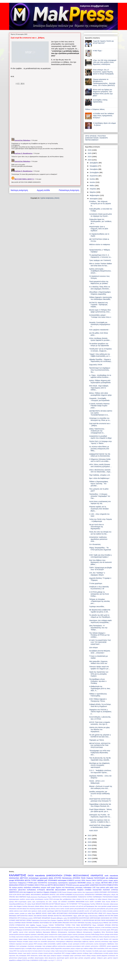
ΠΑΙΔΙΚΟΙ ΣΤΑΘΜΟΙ (84, 890)
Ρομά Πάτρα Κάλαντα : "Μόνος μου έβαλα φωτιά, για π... (100, 810)
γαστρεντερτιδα (13, 934)
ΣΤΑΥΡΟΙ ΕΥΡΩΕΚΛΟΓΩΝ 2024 (19, 925)
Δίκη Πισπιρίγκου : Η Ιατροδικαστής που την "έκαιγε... (98, 628)
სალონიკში (51, 960)
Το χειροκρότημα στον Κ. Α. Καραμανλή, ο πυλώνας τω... (100, 256)
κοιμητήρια (19, 944)
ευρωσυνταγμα (13, 939)
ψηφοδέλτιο (12, 960)
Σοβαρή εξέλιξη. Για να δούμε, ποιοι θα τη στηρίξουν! (100, 705)
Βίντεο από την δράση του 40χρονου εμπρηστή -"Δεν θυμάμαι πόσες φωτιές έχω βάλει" (103, 93)
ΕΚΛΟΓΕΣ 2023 (54, 894)
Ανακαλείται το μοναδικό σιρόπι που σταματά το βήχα (100, 437)
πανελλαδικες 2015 (102, 948)
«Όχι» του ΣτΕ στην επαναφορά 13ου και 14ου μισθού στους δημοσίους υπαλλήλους (104, 62)
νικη (24, 892)
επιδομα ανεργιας (79, 936)
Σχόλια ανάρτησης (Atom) (49, 198)
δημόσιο (58, 887)
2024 (90, 157)
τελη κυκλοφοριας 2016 (23, 955)
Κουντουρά (43, 920)
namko (62, 908)
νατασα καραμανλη (112, 946)
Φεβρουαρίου (95, 195)
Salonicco (63, 904)
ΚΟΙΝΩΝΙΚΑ (68, 894)
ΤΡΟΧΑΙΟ (69, 885)
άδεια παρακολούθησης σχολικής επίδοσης (60, 927)
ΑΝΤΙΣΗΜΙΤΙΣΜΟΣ (62, 913)
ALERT (92, 901)
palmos (102, 887)
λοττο (18, 946)
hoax (98, 887)
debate (37, 906)
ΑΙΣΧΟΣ (44, 913)
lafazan (24, 908)
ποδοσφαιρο (87, 887)
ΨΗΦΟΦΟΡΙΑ (43, 927)
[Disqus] (45, 112)
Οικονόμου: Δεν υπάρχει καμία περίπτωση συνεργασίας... (100, 621)
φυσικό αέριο (74, 958)
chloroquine (31, 906)
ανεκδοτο (22, 899)
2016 (90, 855)
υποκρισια (53, 892)
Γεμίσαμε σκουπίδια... (97, 606)
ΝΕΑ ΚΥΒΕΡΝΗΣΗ (21, 897)
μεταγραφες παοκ (40, 946)
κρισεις (29, 901)
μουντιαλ (78, 880)
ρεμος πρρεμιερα (108, 951)
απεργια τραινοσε (69, 929)
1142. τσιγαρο (53, 901)
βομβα (116, 932)
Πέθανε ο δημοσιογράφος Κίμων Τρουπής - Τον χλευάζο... (98, 483)
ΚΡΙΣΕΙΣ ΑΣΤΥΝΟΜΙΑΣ (26, 885)
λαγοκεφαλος (103, 944)
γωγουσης (88, 934)
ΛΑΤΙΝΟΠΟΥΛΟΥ (90, 894)
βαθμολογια (113, 878)
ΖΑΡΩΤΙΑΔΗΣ (37, 918)
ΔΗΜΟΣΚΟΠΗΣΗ (54, 875)
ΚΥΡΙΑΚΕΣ (12, 920)
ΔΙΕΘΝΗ (40, 880)
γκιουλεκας (81, 934)
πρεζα (57, 951)
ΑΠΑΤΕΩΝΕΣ (103, 892)
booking (24, 906)
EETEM (113, 901)
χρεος (105, 958)
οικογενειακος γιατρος (68, 948)
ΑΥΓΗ (104, 913)
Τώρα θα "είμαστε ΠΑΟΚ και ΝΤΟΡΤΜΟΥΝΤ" (103, 42)
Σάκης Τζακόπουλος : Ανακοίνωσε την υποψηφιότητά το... (97, 431)
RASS (44, 904)
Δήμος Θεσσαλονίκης (91, 915)
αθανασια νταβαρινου (88, 927)
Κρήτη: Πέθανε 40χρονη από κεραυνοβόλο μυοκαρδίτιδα (100, 381)
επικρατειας (106, 936)
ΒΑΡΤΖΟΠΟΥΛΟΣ (22, 915)
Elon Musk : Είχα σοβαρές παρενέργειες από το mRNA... (98, 388)
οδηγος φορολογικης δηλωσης (41, 948)
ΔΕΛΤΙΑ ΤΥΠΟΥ (31, 880)
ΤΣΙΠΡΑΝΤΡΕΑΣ (59, 925)
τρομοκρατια (73, 883)
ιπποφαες (25, 941)
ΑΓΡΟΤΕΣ (57, 878)
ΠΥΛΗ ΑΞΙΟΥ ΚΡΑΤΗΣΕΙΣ (77, 922)
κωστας (96, 944)
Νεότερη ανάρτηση (19, 190)
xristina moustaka (107, 911)
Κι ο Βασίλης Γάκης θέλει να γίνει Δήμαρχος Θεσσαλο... (99, 288)
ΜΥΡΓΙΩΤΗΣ (71, 890)
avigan (75, 892)
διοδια (93, 934)
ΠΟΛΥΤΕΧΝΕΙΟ (44, 922)
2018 (90, 849)
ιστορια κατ (36, 941)
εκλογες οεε (90, 883)
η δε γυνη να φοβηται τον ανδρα (91, 899)
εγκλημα (107, 934)
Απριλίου (93, 189)
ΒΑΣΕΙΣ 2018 (32, 915)
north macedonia (111, 876)
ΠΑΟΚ (83, 878)
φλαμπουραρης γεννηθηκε (26, 958)
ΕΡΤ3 (19, 918)
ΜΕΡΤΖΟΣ (24, 878)
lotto (42, 908)
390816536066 (80, 901)
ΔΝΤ (83, 915)
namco (58, 908)
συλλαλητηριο (34, 878)
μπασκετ (87, 946)
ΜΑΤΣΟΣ (66, 920)
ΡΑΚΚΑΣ (105, 922)
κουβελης (64, 944)
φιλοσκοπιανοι (13, 958)
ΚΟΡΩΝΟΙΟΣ (31, 890)
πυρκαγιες (89, 951)
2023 (90, 160)
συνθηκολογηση (98, 953)
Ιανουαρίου (94, 199)
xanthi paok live (97, 911)
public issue (114, 887)
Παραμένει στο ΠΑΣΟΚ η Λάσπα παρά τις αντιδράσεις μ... (100, 712)
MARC (87, 885)
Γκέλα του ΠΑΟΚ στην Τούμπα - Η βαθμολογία (100, 520)
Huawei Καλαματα (67, 892)
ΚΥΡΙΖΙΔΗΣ (41, 890)
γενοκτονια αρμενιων (24, 934)
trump (71, 911)
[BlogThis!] (18, 84)
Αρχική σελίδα (43, 190)
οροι (82, 948)
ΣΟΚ (110, 922)
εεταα (111, 934)
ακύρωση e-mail (99, 927)
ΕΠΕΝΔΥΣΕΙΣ (13, 918)
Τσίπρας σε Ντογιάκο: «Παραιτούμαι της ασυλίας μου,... (99, 601)
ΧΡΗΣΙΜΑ (108, 925)
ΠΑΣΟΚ (23, 922)
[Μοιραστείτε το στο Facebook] (22, 84)
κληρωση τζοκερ (107, 899)
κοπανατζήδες (52, 944)
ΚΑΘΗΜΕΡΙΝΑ (74, 918)
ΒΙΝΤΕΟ (39, 915)
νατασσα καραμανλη (15, 948)
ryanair (116, 908)
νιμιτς (33, 901)
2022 (90, 835)
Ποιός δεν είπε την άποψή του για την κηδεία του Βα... (100, 533)
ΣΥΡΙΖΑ (41, 885)
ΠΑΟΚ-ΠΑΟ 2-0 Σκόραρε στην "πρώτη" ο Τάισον (100, 442)
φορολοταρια (60, 958)
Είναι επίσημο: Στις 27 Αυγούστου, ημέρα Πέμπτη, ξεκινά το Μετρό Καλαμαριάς (103, 72)
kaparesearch (90, 892)
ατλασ (26, 932)
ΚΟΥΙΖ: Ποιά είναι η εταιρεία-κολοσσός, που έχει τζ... (99, 723)
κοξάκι (45, 944)
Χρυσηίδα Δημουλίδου (31, 927)
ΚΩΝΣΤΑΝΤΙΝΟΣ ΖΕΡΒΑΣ (23, 920)
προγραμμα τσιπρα (72, 951)
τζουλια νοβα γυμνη (44, 955)
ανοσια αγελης (30, 899)
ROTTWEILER (56, 904)
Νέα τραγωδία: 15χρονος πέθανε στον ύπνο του (98, 662)
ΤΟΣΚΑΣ (51, 925)
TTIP (79, 904)
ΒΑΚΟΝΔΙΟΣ (13, 915)
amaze (116, 904)
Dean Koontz (106, 901)
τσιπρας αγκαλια (96, 955)
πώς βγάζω (95, 951)
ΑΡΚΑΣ (100, 913)
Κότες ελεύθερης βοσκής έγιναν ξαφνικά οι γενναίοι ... (100, 339)
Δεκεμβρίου (94, 163)
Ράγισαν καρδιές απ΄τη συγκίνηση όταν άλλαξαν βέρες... (99, 509)
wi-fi (91, 911)
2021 (90, 839)
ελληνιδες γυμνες (29, 936)
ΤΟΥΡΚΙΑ (89, 897)
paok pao (94, 908)
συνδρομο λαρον (88, 953)
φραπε (67, 958)
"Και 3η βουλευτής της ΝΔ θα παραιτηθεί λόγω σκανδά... (100, 759)
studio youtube (42, 911)
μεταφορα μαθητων (52, 946)
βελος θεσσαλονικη (107, 932)
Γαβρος (75, 915)
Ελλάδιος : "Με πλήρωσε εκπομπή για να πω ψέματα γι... (100, 203)
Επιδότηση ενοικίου (27, 918)
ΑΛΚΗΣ (49, 913)
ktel (21, 908)
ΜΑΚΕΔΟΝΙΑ (14, 878)
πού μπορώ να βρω (49, 951)
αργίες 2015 (110, 929)
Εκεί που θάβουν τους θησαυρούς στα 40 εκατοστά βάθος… (100, 562)
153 (59, 901)
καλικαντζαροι (78, 941)
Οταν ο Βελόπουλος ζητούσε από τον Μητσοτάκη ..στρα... (100, 471)
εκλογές (78, 899)
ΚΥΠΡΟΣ (115, 918)
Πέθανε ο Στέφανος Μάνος (95, 109)
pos (107, 878)
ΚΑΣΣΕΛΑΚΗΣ (105, 918)
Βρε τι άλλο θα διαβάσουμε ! (99, 478)
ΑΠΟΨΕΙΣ (76, 878)
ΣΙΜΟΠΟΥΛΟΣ (56, 897)
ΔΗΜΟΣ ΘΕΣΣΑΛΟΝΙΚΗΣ (33, 894)
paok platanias (101, 908)
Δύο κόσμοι (93, 647)
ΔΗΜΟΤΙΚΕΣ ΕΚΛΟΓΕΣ (98, 885)
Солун (28, 960)
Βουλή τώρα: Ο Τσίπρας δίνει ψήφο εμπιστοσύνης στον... (100, 311)
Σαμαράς (38, 925)
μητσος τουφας (108, 880)
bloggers (19, 906)
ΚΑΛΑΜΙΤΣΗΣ (17, 875)
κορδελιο (58, 944)
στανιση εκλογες (48, 953)
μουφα (11, 880)
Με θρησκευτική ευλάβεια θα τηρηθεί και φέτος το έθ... (99, 611)
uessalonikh (80, 911)
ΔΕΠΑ (79, 915)
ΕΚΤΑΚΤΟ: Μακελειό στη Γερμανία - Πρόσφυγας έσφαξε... (98, 305)
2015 (90, 858)
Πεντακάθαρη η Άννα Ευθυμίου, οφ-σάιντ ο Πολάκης (97, 681)
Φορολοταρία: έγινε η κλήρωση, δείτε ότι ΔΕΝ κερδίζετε (98, 229)
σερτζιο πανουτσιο (32, 953)
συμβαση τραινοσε (76, 953)
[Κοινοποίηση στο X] (20, 84)
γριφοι (53, 887)
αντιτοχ (43, 929)
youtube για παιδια (25, 913)
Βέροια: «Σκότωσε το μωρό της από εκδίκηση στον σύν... (100, 787)
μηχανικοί (69, 946)
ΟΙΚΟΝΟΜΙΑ (81, 883)
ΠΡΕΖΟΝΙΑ (65, 922)
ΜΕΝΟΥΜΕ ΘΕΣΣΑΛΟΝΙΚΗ (56, 890)
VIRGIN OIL (99, 904)
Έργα (33, 913)
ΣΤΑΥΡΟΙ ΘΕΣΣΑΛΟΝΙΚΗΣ (69, 897)
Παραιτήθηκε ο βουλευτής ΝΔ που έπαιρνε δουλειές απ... (100, 805)
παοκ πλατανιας (113, 948)
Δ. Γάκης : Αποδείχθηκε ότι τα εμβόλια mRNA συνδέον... (100, 376)
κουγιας (70, 944)
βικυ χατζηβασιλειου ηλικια (68, 899)
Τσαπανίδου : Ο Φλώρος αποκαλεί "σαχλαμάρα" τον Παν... (99, 496)
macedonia (40, 875)
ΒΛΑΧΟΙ (44, 915)
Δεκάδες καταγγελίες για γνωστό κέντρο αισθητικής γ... (99, 794)
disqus (51, 906)
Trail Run (92, 904)
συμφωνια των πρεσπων (34, 892)
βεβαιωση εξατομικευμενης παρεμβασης (89, 932)
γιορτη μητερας (62, 934)
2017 (90, 852)
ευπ (117, 936)
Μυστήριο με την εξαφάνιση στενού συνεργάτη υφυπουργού (99, 765)
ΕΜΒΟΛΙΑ (101, 915)
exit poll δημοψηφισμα (87, 906)
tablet (56, 911)
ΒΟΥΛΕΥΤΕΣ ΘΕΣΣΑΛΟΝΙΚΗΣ (63, 915)
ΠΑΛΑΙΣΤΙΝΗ (97, 890)
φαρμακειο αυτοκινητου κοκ (110, 955)
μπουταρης (79, 887)
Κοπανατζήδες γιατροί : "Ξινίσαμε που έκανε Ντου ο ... (100, 317)
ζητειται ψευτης (41, 939)
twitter (75, 911)
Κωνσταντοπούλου (78, 894)
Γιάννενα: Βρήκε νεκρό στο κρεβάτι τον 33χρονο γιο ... (99, 668)
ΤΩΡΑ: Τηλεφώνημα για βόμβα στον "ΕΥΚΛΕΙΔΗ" (100, 569)
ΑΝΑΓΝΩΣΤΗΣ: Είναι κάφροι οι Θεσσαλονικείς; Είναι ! (99, 826)
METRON (104, 883)
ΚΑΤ (111, 918)
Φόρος (94, 925)
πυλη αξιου (82, 951)
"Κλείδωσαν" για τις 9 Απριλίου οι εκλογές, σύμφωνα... (100, 350)
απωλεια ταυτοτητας (100, 929)
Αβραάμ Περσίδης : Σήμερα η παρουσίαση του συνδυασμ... (100, 360)
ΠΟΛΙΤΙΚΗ (106, 890)
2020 (90, 842)
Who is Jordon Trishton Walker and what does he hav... (100, 265)
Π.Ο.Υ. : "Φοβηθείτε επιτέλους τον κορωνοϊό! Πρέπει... (100, 771)
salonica (16, 911)
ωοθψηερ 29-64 (21, 960)
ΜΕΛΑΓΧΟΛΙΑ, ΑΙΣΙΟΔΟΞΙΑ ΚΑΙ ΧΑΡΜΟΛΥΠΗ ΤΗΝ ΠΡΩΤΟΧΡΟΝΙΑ (99, 745)
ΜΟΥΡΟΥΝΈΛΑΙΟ (88, 920)
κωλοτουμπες (90, 944)
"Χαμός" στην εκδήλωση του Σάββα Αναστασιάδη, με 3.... (100, 355)
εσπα (21, 892)
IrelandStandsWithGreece (16, 904)
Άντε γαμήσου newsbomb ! (99, 330)
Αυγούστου (94, 176)
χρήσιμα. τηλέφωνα (97, 958)
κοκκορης (40, 944)
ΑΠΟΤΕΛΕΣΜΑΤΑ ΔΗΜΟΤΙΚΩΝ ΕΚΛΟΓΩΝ (81, 913)
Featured (89, 878)
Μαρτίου (93, 192)
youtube (115, 911)
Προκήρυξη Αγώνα (97, 922)
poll (45, 880)
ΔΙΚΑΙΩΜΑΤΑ (45, 894)
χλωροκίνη (87, 958)
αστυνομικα (62, 880)
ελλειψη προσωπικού (17, 936)
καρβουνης (85, 941)
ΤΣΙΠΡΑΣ (68, 925)
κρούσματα (76, 944)
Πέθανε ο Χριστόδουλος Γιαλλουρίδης (98, 695)
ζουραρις (49, 939)
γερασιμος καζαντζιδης (37, 934)
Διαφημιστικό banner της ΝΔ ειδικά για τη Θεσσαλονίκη (99, 455)
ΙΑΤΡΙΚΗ (62, 894)
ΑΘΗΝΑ (96, 892)
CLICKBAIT (98, 901)
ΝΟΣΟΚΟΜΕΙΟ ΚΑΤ (112, 920)
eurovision (72, 906)
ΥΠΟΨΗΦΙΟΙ (52, 880)
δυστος (102, 934)
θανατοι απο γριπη (97, 939)
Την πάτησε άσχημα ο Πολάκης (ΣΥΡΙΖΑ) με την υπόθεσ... (99, 635)
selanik (25, 911)
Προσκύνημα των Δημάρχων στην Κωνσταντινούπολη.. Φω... (99, 370)
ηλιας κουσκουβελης (67, 939)
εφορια (20, 939)
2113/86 (59, 892)
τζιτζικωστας (34, 955)
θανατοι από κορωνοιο (111, 939)
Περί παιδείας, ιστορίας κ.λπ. (99, 475)
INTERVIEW (19, 880)
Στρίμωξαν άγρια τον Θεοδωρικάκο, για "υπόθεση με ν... (100, 221)
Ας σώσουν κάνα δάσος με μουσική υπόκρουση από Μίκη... (99, 449)
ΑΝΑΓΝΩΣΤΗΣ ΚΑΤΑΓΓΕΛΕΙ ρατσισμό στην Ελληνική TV (100, 800)
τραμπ (72, 955)
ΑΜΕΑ (54, 913)
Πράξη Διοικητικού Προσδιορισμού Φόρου (39, 897)
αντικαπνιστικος (27, 929)
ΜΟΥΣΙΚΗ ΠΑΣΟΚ (100, 920)
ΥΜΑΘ (78, 925)
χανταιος (80, 958)
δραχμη (97, 934)
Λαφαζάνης (60, 920)
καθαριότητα (69, 941)
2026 (90, 150)
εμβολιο (46, 936)
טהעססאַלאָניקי (34, 960)
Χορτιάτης (22, 927)
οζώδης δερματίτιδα (56, 948)
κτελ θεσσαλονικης (68, 887)
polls (107, 887)
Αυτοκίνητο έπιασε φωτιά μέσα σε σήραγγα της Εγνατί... (100, 215)
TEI (68, 904)
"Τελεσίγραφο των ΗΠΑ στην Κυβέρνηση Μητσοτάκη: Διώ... (99, 753)
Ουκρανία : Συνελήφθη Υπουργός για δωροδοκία (99, 399)
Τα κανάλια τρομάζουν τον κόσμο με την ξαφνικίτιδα (99, 345)
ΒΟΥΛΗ (19, 894)
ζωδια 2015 (56, 939)
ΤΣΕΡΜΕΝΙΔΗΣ (97, 897)
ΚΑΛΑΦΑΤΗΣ (42, 883)
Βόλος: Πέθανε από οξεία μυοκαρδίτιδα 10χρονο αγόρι (100, 394)
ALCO (87, 901)
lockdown (38, 908)
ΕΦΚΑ (94, 880)
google (109, 906)
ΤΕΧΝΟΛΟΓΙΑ (82, 897)
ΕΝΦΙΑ (116, 915)
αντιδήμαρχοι (18, 929)
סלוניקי (41, 960)
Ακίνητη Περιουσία (112, 913)
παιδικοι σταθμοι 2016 (90, 948)
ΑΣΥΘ (15, 894)
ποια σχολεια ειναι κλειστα (24, 951)
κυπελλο (82, 944)
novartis (67, 908)
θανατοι (88, 880)
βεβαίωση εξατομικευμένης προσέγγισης (63, 932)
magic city (47, 908)
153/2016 (64, 901)
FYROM (30, 883)
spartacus (34, 911)
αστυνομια (56, 899)
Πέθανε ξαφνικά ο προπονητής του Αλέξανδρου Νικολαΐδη (100, 298)
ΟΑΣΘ (31, 875)
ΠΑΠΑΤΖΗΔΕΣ (99, 878)
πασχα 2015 (12, 951)
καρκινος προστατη (95, 941)
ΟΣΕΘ (36, 885)
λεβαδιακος (12, 946)
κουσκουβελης (52, 883)
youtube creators (14, 913)
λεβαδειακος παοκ (112, 944)
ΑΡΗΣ (96, 913)
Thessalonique (85, 904)
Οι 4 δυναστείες (95, 544)
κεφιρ (110, 941)
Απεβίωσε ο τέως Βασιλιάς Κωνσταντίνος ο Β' (99, 588)
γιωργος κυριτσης (72, 934)
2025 (90, 153)
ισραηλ (31, 941)
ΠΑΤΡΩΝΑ (29, 922)
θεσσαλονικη (67, 878)
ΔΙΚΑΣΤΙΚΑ (22, 890)
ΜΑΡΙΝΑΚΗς (99, 894)
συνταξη (105, 953)
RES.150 (48, 904)
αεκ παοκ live (77, 927)
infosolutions (12, 908)
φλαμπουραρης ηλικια (41, 958)
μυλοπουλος (94, 946)
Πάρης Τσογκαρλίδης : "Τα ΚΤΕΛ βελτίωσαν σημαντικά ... (100, 550)
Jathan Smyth (31, 904)
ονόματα (77, 948)
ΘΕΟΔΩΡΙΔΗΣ (46, 918)
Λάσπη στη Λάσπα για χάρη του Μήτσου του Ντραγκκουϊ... (99, 729)
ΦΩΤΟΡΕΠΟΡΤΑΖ (86, 925)
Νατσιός (11, 922)
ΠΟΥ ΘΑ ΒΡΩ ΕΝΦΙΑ (55, 922)
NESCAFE (39, 904)
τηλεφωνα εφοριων (56, 955)
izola (18, 908)
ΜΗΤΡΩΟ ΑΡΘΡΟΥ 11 (76, 920)
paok (89, 908)
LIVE (94, 887)
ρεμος (101, 951)
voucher (86, 911)
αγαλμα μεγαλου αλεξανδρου (22, 887)
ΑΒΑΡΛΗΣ (38, 913)
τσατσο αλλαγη (86, 955)
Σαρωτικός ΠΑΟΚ (95, 365)
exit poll (78, 906)
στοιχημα (68, 953)
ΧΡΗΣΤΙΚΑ (115, 925)
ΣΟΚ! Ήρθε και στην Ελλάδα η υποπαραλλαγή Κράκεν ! (100, 556)
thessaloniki (65, 911)
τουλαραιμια (65, 955)
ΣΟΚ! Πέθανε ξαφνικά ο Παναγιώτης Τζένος (98, 700)
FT (117, 901)
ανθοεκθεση (36, 887)
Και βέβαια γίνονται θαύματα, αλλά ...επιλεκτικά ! (99, 652)
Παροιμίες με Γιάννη (96, 740)
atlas (15, 906)
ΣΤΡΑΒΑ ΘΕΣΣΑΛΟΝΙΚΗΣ (76, 875)
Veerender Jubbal (108, 904)
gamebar (104, 906)
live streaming (31, 908)
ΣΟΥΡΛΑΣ (115, 922)
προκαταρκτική (40, 901)
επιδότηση (95, 936)
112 (47, 901)
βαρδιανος (39, 932)
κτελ (46, 885)
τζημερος (46, 892)
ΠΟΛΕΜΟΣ (36, 922)
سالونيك (45, 960)
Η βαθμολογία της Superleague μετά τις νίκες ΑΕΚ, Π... (99, 688)
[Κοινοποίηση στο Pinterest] (24, 84)
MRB (110, 883)
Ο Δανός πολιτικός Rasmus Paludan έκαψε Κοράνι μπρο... (99, 406)
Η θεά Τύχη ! (97, 51)
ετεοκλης (112, 936)
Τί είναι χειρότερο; (95, 583)
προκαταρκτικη (63, 883)
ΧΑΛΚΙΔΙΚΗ (100, 925)
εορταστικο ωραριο (68, 936)
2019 (90, 845)
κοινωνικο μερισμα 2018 (29, 944)
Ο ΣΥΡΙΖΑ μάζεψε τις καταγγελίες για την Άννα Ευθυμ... (99, 594)
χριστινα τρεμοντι (113, 958)
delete (51, 878)
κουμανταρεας (22, 901)
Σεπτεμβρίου (94, 172)
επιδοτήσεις (88, 936)
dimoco (47, 906)
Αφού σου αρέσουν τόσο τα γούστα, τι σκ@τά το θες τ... (100, 821)
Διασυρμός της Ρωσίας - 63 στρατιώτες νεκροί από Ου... (100, 816)
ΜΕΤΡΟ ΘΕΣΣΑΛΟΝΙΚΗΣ (56, 885)
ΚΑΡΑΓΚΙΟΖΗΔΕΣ (95, 918)
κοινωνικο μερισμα (79, 885)
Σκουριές (45, 925)
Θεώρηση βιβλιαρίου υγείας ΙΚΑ (60, 918)
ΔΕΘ (23, 894)
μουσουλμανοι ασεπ (78, 946)
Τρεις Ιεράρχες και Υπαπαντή (100, 260)
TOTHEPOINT (73, 904)
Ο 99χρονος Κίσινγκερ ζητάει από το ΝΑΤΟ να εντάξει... (100, 460)
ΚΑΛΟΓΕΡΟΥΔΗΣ (84, 918)
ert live (60, 906)
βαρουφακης (46, 932)
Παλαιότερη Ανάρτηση (69, 190)
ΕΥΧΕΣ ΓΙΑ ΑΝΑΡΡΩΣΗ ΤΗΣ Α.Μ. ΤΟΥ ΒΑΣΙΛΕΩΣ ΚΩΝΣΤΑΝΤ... (100, 642)
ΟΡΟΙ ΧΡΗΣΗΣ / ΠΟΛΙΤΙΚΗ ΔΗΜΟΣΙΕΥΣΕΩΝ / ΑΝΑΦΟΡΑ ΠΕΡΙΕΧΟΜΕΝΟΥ (96, 138)
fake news (98, 906)
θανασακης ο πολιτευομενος (82, 939)
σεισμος (98, 883)
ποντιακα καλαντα (37, 951)
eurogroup (66, 906)
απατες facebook (51, 929)
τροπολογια (77, 955)
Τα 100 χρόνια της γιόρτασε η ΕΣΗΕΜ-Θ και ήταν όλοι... (100, 736)
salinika (11, 911)
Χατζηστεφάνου (13, 927)
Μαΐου (92, 185)
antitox (11, 906)
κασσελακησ (104, 941)
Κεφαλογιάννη (36, 920)
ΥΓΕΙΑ (73, 925)
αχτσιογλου (32, 932)
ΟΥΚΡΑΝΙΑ (17, 922)
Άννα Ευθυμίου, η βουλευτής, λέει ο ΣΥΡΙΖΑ (100, 718)
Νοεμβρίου (94, 166)
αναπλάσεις (108, 927)
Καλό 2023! (93, 830)
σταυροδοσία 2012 (59, 953)
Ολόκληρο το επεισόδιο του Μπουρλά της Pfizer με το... (100, 419)
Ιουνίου (93, 182)
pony (107, 908)
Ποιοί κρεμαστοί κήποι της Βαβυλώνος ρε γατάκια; (98, 282)
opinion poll (73, 908)
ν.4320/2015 (102, 946)
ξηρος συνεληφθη (26, 948)
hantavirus (115, 906)
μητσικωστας (62, 946)
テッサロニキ (58, 960)
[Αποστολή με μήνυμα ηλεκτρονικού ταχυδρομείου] (16, 84)
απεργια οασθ (45, 887)
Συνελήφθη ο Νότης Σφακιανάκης (100, 101)
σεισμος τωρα (22, 953)
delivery (42, 906)
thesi (59, 911)
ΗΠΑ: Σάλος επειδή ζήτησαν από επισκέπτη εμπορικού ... (100, 465)
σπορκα (40, 953)
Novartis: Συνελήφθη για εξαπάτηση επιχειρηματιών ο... (99, 324)
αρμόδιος (15, 932)
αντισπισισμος (36, 929)
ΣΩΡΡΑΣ (100, 880)
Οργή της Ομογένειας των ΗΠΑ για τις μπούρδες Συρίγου (98, 674)
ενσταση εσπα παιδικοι (55, 936)
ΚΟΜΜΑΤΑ (70, 880)
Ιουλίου (93, 179)
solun (29, 911)
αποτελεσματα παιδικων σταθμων (84, 929)
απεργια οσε (59, 929)
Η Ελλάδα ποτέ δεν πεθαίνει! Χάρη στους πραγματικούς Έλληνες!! (103, 115)
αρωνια (21, 932)
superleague (50, 911)
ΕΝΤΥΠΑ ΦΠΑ (109, 915)
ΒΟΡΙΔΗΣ (51, 915)
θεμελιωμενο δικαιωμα (15, 941)
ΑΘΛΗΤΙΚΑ (13, 890)
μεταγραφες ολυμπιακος (27, 946)
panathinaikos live (82, 908)
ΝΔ (10, 887)
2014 (90, 862)
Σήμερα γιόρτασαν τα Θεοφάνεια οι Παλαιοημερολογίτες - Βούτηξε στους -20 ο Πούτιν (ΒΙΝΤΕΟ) (104, 82)
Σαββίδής (32, 925)
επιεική (101, 936)
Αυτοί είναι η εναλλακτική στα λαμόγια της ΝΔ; (100, 502)
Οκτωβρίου (94, 169)
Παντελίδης (88, 922)
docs (84, 892)
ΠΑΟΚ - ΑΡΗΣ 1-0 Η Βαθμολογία (96, 782)
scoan (21, 911)
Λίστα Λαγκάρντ (52, 920)
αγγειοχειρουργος (14, 899)
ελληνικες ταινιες (39, 936)
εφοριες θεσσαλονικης (29, 939)
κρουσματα (44, 878)
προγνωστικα (63, 951)
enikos (56, 906)
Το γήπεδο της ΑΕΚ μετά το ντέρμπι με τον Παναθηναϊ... (100, 616)
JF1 (26, 904)
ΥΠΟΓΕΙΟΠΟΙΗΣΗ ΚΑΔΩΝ (110, 897)
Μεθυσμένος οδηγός (109, 894)
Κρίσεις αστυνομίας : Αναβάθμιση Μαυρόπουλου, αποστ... (100, 271)
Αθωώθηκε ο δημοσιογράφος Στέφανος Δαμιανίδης (100, 293)
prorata (111, 908)
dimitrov (79, 892)
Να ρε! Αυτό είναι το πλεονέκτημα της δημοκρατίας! (96, 527)
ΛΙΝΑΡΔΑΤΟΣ (96, 875)
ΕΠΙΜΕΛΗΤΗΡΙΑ (112, 885)
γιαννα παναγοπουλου (51, 934)
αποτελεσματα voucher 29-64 (44, 899)
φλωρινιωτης (52, 958)
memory (53, 908)
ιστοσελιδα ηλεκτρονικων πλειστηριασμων (53, 941)
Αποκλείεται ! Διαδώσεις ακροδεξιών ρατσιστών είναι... (98, 539)
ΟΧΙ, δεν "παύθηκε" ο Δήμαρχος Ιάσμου (97, 574)
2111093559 (71, 901)
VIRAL (83, 880)
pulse (35, 883)
